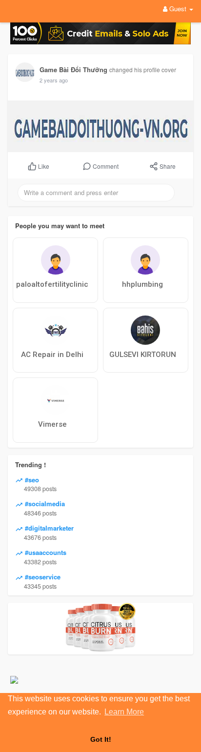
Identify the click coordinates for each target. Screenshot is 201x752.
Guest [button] (177, 8)
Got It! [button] (100, 739)
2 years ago (54, 80)
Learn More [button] (124, 712)
